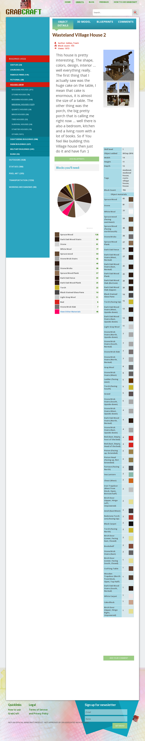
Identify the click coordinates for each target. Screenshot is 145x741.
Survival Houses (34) (22, 124)
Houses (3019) (17, 84)
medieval (127, 170)
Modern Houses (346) (22, 99)
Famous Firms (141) (19, 74)
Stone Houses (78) (21, 94)
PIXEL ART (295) (16, 173)
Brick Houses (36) (20, 114)
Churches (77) (17, 69)
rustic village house (126, 181)
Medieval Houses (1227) (23, 104)
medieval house (127, 174)
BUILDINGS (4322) (17, 58)
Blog (92, 2)
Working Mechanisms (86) (22, 187)
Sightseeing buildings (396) (24, 139)
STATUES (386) (16, 166)
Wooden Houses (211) (22, 89)
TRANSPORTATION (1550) (21, 180)
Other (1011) (18, 134)
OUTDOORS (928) (17, 159)
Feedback (104, 2)
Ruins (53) (15, 154)
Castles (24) (16, 64)
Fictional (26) (17, 79)
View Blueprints (76, 159)
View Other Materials (70, 311)
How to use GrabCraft (126, 2)
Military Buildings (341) (22, 149)
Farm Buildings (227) (20, 144)
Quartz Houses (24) (21, 109)
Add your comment (119, 658)
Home (68, 2)
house (126, 186)
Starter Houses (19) (22, 129)
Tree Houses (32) (20, 119)
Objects (80, 2)
